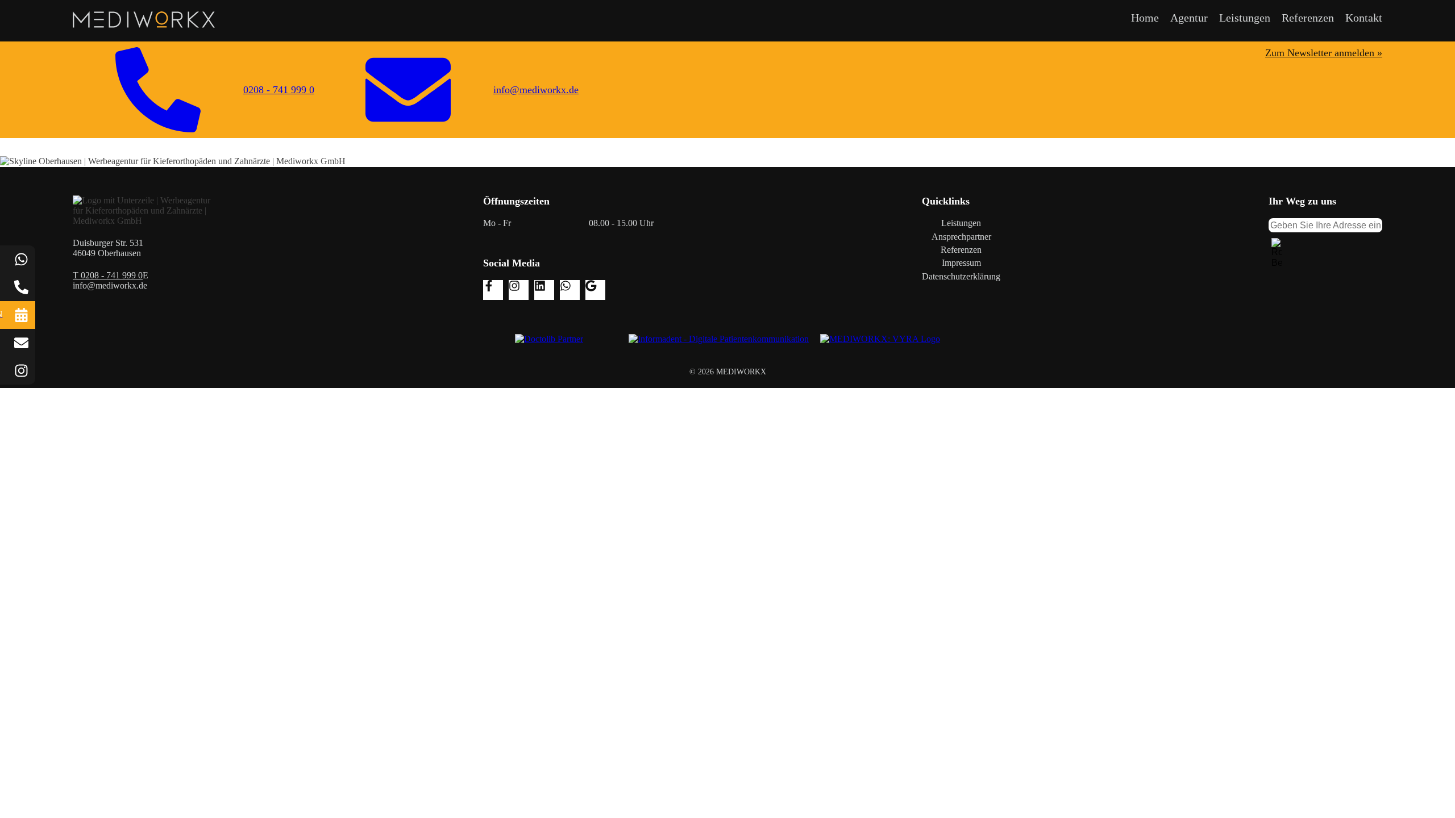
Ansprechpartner (961, 236)
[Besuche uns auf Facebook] (493, 290)
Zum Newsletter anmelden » (1323, 53)
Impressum (961, 263)
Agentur (1189, 17)
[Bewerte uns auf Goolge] (595, 290)
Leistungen (1244, 17)
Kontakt (1363, 17)
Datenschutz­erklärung (961, 276)
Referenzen (1308, 17)
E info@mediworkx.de (110, 280)
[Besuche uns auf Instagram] (519, 290)
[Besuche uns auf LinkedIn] (544, 290)
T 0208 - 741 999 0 (108, 275)
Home (1145, 17)
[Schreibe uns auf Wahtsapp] (570, 290)
